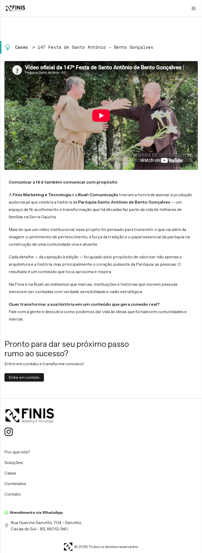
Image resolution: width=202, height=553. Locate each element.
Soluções (13, 462)
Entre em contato (24, 377)
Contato (12, 494)
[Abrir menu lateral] (193, 8)
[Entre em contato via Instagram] (8, 432)
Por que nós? (17, 452)
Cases (21, 47)
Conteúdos (15, 483)
